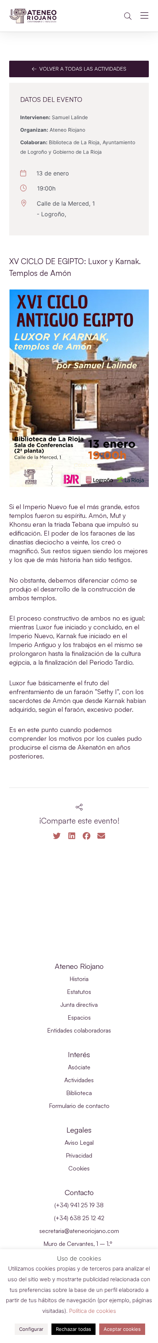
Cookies (79, 1168)
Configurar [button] (31, 1329)
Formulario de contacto (79, 1105)
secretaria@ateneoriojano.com (79, 1230)
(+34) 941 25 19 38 (79, 1205)
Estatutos (79, 991)
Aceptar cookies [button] (122, 1329)
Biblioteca (79, 1093)
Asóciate (79, 1067)
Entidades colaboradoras (79, 1030)
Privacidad (79, 1155)
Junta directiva (79, 1004)
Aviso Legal (79, 1142)
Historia (79, 979)
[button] (128, 16)
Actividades (79, 1080)
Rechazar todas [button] (73, 1329)
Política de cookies (92, 1310)
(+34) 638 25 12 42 (79, 1218)
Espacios (79, 1017)
